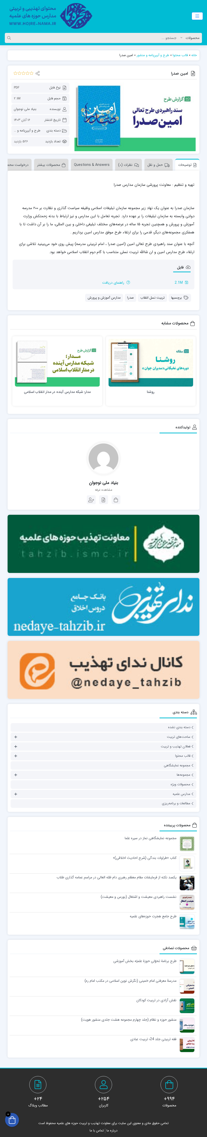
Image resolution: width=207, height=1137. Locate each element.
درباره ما (112, 1130)
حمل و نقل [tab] (155, 165)
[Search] (10, 38)
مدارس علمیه (181, 794)
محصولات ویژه (180, 784)
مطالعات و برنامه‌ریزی (176, 803)
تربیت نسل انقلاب (152, 297)
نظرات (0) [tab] (125, 165)
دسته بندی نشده (179, 727)
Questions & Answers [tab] (92, 165)
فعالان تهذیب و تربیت (175, 746)
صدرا (130, 297)
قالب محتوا (180, 55)
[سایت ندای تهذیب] (103, 607)
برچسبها (176, 297)
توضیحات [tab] (185, 165)
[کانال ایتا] (103, 670)
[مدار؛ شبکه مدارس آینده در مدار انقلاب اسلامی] (57, 363)
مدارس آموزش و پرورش (104, 297)
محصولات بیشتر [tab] (48, 165)
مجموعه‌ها (183, 774)
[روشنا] (151, 363)
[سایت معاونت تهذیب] (103, 544)
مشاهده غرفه (103, 490)
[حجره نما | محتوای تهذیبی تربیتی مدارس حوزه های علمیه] (48, 16)
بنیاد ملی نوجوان (25, 109)
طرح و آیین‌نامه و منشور (153, 55)
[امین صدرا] (135, 116)
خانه (194, 55)
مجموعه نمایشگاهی (177, 765)
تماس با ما (97, 1130)
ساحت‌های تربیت (178, 737)
